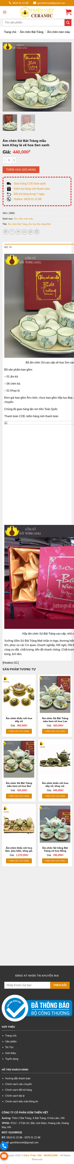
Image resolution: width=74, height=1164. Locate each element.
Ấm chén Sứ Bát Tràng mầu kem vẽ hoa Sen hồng (19, 786)
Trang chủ (10, 31)
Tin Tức (9, 1047)
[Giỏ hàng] (68, 12)
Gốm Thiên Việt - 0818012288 (41, 1155)
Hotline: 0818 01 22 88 (27, 199)
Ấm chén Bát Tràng (31, 31)
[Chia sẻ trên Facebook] (12, 232)
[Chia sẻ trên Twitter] (18, 232)
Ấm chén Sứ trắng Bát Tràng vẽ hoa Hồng (55, 849)
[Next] (66, 77)
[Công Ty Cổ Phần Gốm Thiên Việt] (37, 12)
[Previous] (8, 77)
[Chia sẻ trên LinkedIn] (37, 232)
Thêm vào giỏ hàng (21, 169)
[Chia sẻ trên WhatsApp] (6, 232)
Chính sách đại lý (15, 1095)
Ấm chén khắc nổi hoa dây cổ (19, 720)
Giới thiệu (10, 1053)
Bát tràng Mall (44, 224)
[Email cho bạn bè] (24, 232)
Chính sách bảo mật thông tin (21, 1101)
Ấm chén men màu (58, 31)
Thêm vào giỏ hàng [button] (18, 731)
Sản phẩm (11, 1041)
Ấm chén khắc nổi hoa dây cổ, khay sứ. (55, 785)
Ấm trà (32, 224)
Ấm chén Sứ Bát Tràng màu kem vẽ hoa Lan (55, 720)
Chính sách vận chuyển (18, 1084)
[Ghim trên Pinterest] (30, 232)
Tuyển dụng (11, 1058)
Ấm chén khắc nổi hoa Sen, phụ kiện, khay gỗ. (19, 849)
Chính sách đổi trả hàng (18, 1089)
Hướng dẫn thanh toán (17, 1078)
